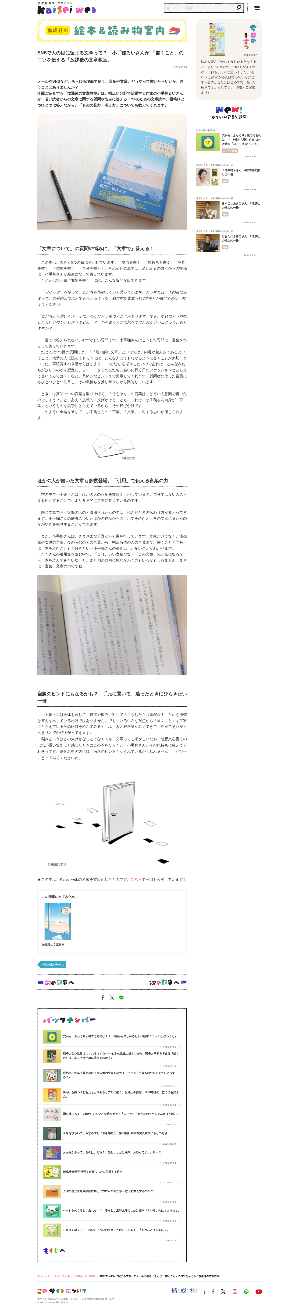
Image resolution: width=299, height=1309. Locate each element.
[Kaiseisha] (184, 1291)
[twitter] (112, 998)
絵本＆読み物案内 (85, 1276)
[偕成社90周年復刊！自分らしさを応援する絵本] (52, 1172)
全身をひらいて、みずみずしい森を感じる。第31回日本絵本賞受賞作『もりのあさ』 (116, 1133)
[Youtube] (259, 1291)
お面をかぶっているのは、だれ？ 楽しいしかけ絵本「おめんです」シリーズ (112, 1152)
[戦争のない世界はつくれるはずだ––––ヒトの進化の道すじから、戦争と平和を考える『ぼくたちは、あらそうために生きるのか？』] (52, 1056)
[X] (223, 1291)
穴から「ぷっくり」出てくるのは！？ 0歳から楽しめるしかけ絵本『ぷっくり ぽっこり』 (120, 1036)
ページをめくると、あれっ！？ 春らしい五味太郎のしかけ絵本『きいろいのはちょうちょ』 (122, 1210)
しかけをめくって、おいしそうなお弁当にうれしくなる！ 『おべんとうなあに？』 (116, 1230)
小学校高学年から (53, 964)
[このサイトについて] (61, 1290)
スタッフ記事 (62, 1276)
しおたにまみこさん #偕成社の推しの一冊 (241, 238)
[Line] (246, 1291)
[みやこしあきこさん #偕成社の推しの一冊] (208, 210)
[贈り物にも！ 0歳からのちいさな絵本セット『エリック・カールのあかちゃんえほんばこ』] (52, 1114)
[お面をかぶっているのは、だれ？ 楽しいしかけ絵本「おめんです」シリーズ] (52, 1153)
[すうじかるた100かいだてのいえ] (217, 39)
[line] (121, 998)
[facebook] (102, 998)
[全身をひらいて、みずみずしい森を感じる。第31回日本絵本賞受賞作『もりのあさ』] (52, 1133)
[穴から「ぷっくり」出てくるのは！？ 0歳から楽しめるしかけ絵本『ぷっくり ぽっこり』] (52, 1037)
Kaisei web (43, 1276)
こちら (136, 879)
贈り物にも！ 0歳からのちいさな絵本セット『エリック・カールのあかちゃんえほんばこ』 (121, 1113)
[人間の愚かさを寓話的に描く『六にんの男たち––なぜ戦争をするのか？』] (52, 1191)
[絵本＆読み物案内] (112, 29)
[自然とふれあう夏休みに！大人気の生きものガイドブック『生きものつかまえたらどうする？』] (52, 1075)
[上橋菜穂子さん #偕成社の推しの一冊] (208, 177)
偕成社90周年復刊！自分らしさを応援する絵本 (92, 1171)
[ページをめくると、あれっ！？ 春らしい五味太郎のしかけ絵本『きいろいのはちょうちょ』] (52, 1211)
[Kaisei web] (66, 7)
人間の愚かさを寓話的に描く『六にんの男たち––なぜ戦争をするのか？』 (109, 1191)
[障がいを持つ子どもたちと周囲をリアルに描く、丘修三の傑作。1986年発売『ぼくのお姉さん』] (52, 1095)
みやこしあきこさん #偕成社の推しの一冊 (241, 205)
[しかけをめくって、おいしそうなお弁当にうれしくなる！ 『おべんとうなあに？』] (52, 1230)
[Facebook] (213, 1291)
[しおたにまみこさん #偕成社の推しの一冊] (208, 243)
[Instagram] (235, 1291)
